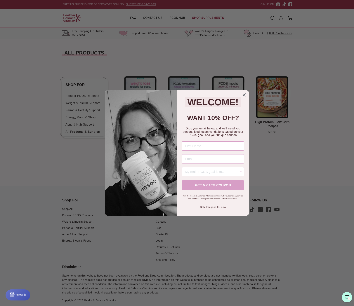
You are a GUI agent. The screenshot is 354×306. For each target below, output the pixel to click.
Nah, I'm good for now (213, 206)
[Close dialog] (244, 95)
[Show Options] (240, 171)
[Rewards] (18, 294)
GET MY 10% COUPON (213, 185)
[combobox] (212, 171)
